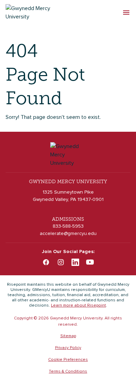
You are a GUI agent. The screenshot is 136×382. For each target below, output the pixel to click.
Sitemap (68, 336)
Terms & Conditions (68, 371)
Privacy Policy (68, 348)
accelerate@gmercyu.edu (68, 233)
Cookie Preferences (68, 360)
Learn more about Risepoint (78, 305)
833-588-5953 (68, 226)
